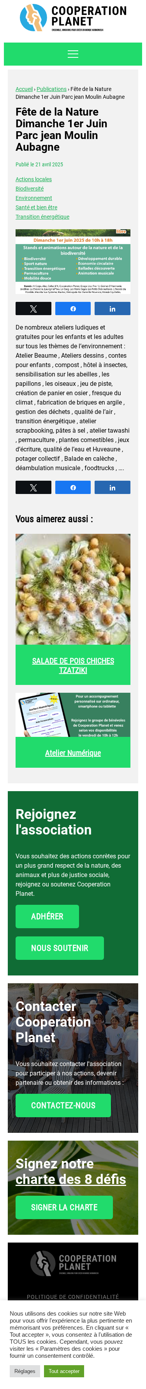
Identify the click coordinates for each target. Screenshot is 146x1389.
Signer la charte (64, 1207)
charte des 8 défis (71, 1179)
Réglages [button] (24, 1371)
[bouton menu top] (73, 54)
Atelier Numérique (73, 753)
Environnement (34, 198)
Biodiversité (30, 188)
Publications (52, 89)
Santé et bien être (36, 207)
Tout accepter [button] (64, 1371)
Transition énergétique (42, 217)
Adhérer (47, 916)
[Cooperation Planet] (73, 1268)
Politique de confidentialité (73, 1297)
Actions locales (34, 179)
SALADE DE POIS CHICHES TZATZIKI (73, 665)
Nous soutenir (59, 948)
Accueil (24, 89)
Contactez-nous (63, 1105)
